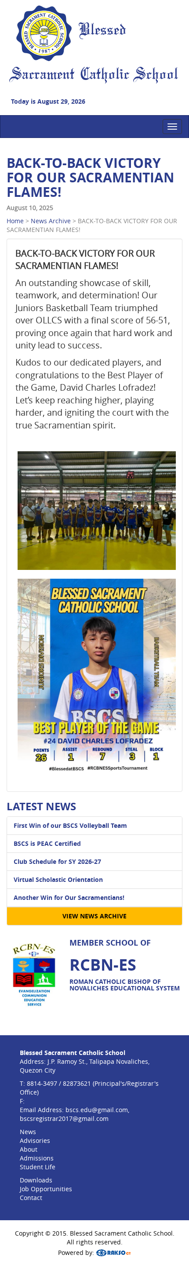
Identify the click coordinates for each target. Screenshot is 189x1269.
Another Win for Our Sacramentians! (69, 897)
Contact (31, 1197)
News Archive (51, 221)
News (28, 1132)
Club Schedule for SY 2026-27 (57, 861)
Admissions (37, 1158)
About (28, 1149)
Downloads (36, 1180)
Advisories (35, 1140)
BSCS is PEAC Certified (47, 843)
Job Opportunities (46, 1189)
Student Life (37, 1167)
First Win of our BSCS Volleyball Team (70, 825)
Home (15, 221)
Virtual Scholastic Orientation (58, 879)
